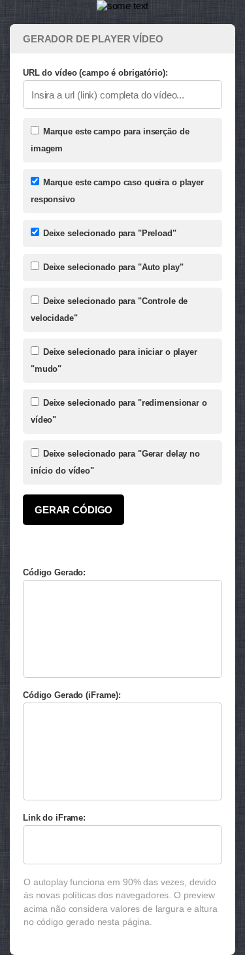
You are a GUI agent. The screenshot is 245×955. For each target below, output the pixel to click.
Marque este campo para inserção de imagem (110, 140)
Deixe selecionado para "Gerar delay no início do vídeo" (115, 462)
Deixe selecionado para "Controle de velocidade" (109, 309)
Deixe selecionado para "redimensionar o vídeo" (119, 411)
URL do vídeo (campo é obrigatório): (95, 73)
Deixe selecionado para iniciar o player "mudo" (114, 360)
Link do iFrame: (54, 818)
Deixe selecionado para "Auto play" (112, 267)
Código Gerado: (54, 572)
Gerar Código (73, 509)
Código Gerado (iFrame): (72, 695)
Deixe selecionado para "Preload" (108, 233)
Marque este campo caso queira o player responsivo (117, 190)
